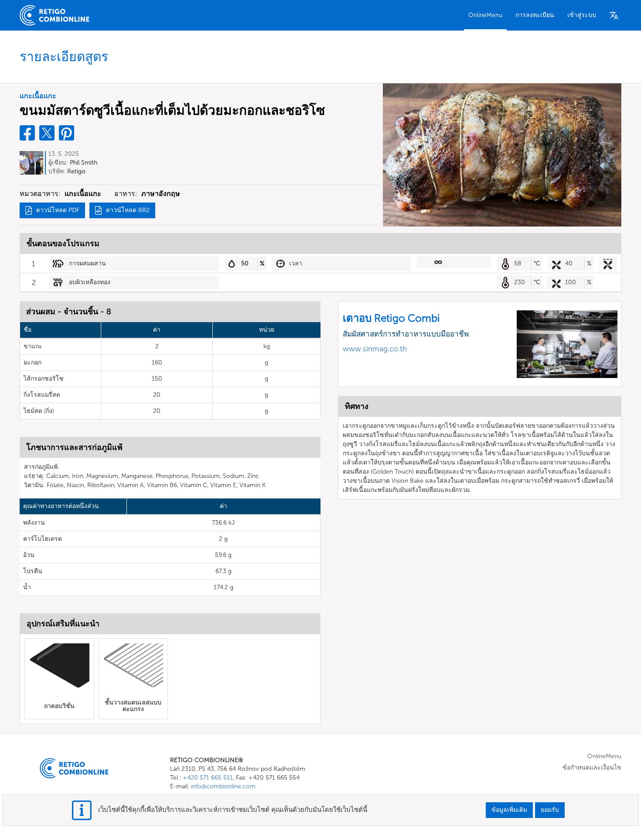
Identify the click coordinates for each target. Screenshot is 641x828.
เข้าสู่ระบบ (581, 15)
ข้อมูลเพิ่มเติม (509, 810)
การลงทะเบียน (534, 15)
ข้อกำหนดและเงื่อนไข (592, 767)
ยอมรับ (550, 810)
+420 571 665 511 (208, 777)
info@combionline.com (223, 786)
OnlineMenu (485, 15)
